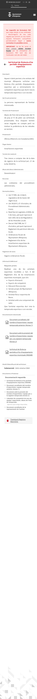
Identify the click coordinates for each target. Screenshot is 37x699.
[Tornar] (5, 64)
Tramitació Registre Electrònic (17, 421)
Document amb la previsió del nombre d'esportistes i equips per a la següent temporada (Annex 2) (21, 337)
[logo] (14, 15)
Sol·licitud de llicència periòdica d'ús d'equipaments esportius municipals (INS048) (21, 352)
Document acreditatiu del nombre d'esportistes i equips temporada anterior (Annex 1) (21, 322)
